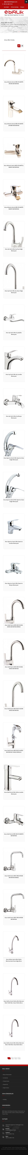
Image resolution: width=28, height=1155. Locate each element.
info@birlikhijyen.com (11, 2)
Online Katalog (14, 7)
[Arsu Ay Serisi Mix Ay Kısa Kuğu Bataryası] (14, 236)
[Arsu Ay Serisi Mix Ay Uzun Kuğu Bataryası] (14, 281)
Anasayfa (16, 31)
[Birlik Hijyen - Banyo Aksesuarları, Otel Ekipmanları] (14, 13)
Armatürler (5, 1078)
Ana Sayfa (6, 7)
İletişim (22, 7)
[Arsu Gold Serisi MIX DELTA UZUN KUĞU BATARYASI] (14, 699)
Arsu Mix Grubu (23, 31)
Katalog (4, 1099)
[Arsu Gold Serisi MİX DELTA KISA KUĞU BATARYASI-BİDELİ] (14, 612)
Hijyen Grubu (6, 1087)
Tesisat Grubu (6, 1081)
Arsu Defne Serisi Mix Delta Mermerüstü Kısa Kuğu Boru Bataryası (14, 961)
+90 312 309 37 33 (7, 4)
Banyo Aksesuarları (7, 1074)
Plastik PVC (5, 1084)
